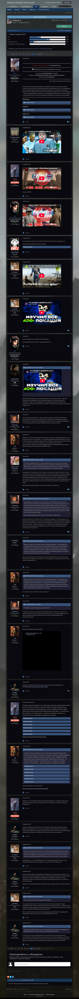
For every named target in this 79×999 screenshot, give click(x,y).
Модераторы (32, 9)
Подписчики (64, 20)
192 (20, 54)
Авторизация (56, 20)
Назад (13, 54)
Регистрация (67, 2)
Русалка (15, 425)
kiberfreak (14, 252)
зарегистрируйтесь (25, 48)
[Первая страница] (10, 54)
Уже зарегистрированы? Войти (52, 2)
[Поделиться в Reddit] (8, 977)
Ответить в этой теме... (23, 964)
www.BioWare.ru (13, 6)
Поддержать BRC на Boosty (39, 17)
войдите (17, 48)
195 (29, 54)
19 (68, 41)
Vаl (15, 447)
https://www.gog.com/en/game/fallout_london (36, 686)
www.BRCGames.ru (26, 6)
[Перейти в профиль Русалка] (15, 419)
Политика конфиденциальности (36, 994)
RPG (28, 22)
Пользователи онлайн (43, 9)
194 (26, 54)
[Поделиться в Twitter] (10, 977)
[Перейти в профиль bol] (15, 207)
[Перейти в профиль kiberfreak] (15, 244)
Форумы (9, 9)
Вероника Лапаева (14, 468)
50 (68, 37)
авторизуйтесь (55, 957)
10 (70, 20)
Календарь (17, 9)
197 (36, 54)
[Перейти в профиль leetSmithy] (15, 370)
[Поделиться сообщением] (70, 58)
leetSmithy (14, 379)
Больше (54, 6)
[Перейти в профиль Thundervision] (15, 132)
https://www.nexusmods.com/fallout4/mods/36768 (35, 788)
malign (37, 749)
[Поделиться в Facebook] (13, 977)
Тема (25, 994)
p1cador (15, 272)
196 (33, 54)
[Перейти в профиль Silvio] (9, 21)
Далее (40, 54)
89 (68, 39)
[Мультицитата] (23, 122)
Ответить (64, 26)
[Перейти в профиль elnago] (15, 686)
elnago (14, 692)
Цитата (27, 122)
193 (23, 54)
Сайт (36, 6)
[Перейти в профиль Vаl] (15, 440)
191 (17, 54)
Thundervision (15, 137)
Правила (24, 9)
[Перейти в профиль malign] (15, 170)
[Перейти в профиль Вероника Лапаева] (15, 460)
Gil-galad (15, 540)
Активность (45, 6)
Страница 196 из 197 (50, 54)
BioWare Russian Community (20, 2)
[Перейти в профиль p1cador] (15, 266)
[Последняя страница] (43, 54)
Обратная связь (50, 994)
